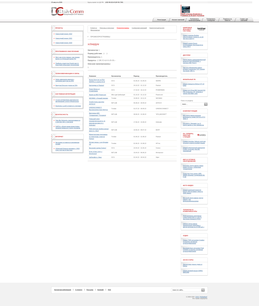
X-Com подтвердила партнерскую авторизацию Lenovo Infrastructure (67, 100)
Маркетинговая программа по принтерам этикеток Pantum (98, 136)
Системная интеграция (65, 94)
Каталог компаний (178, 19)
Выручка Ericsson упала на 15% (66, 85)
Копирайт (100, 289)
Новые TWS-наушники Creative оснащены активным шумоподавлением (193, 241)
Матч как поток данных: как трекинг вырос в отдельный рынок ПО (67, 58)
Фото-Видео (188, 185)
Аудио (185, 235)
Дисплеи (186, 55)
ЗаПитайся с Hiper (95, 157)
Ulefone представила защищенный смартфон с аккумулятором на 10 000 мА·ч (193, 225)
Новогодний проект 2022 (63, 34)
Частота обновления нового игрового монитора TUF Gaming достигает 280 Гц (194, 69)
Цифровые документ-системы (187, 29)
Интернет (59, 136)
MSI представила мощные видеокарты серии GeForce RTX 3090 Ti (194, 117)
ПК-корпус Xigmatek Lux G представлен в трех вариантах (193, 124)
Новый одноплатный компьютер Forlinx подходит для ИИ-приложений (194, 149)
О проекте (78, 289)
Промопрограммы (100, 37)
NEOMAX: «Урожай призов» (98, 98)
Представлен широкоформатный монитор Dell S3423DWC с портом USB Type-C (194, 61)
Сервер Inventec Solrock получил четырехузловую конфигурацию (194, 142)
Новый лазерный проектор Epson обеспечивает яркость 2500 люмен (193, 191)
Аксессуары (188, 260)
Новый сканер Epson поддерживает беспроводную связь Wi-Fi (193, 44)
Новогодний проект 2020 (63, 43)
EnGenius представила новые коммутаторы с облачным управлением (193, 167)
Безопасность (61, 114)
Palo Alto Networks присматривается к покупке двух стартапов (67, 121)
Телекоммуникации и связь (67, 73)
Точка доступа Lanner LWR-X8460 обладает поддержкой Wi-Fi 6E (194, 175)
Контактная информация (62, 289)
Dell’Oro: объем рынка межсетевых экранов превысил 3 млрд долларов (67, 127)
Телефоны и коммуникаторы (190, 210)
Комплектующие (190, 111)
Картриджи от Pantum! (96, 85)
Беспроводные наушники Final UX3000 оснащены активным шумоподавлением (193, 249)
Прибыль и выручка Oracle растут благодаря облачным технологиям (67, 64)
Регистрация (161, 19)
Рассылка (89, 289)
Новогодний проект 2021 (63, 38)
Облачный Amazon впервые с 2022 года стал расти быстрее (67, 149)
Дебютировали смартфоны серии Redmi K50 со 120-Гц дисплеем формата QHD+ (192, 217)
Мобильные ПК (189, 79)
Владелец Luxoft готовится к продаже (68, 106)
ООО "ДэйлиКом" (201, 297)
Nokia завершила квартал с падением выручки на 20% (64, 80)
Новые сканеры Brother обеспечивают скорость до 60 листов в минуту (193, 37)
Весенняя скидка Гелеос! (97, 148)
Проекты (59, 28)
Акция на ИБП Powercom (97, 94)
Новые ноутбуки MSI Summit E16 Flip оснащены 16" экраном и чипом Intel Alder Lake (194, 91)
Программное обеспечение (67, 51)
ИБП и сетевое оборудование (189, 160)
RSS (109, 289)
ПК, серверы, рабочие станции (188, 135)
